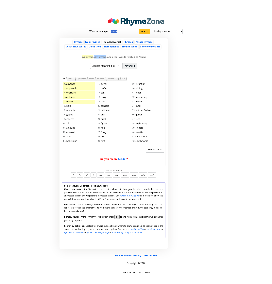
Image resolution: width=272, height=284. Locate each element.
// (93, 175)
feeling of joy (137, 229)
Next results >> (155, 149)
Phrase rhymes (144, 41)
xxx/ (152, 175)
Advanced (130, 65)
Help (117, 255)
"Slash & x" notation (129, 195)
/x (80, 175)
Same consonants (150, 46)
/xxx (125, 175)
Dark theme (144, 272)
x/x (108, 175)
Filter (117, 216)
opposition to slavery (74, 232)
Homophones (111, 46)
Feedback (126, 255)
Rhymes (78, 41)
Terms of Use (150, 255)
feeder (122, 159)
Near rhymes (92, 41)
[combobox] (105, 66)
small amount (153, 229)
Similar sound (129, 46)
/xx (100, 175)
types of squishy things (98, 232)
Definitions (95, 46)
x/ (87, 175)
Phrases (128, 41)
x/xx (134, 175)
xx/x (143, 175)
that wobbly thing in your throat (127, 232)
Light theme (128, 272)
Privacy (137, 255)
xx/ (116, 175)
